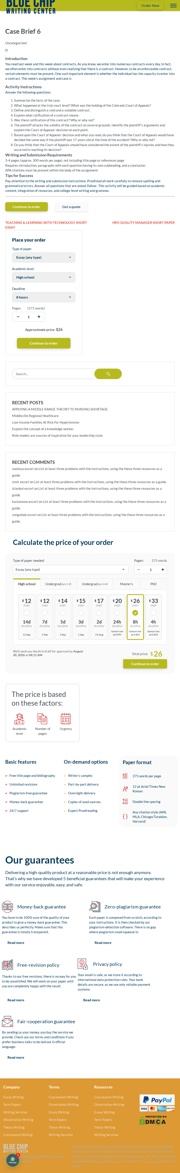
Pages (16, 308)
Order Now (150, 5)
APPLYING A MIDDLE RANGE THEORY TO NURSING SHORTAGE (60, 409)
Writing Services (15, 1112)
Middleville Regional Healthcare (35, 416)
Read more (15, 942)
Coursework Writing (18, 1135)
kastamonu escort (25, 501)
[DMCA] (153, 1120)
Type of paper (22, 249)
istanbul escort (23, 488)
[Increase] (162, 569)
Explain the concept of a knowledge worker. (43, 429)
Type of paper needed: (29, 560)
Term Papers (12, 1104)
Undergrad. (58, 584)
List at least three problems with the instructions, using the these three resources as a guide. (100, 482)
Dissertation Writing (18, 1120)
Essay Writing (13, 1097)
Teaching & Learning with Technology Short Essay (46, 225)
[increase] (39, 317)
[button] (12, 1160)
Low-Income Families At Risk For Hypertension (45, 422)
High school (27, 584)
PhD (153, 584)
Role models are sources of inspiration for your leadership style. (57, 435)
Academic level (23, 269)
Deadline (18, 289)
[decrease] (18, 317)
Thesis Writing (14, 1127)
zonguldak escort (24, 515)
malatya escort (23, 469)
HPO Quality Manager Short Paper (143, 222)
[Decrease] (138, 569)
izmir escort (20, 482)
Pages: (139, 560)
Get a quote (71, 207)
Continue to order (27, 207)
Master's (126, 584)
